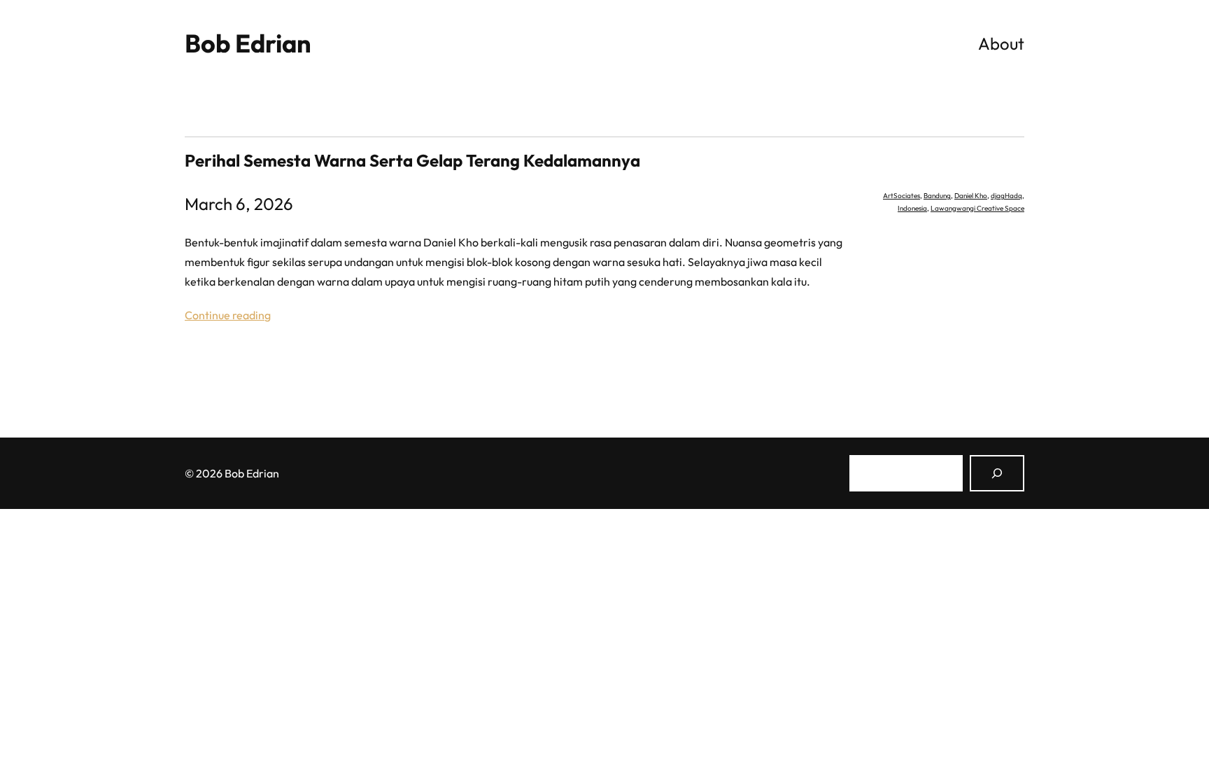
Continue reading (228, 315)
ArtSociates (901, 195)
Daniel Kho (970, 195)
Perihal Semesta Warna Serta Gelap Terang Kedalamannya (412, 160)
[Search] (997, 473)
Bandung (937, 195)
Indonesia (912, 208)
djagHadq (1006, 195)
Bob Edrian (248, 43)
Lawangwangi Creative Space (977, 208)
